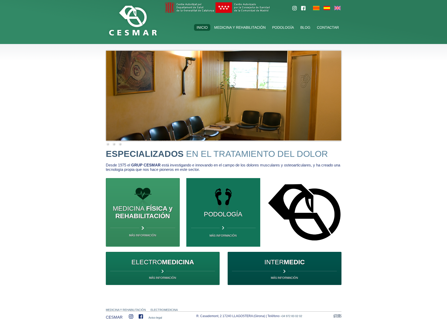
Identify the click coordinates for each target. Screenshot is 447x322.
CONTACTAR (328, 27)
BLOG (305, 27)
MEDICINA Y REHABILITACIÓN (240, 27)
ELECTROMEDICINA (164, 309)
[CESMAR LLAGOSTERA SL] (294, 9)
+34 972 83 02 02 (291, 316)
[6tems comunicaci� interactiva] (337, 316)
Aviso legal (155, 317)
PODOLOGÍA (283, 27)
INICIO (202, 27)
